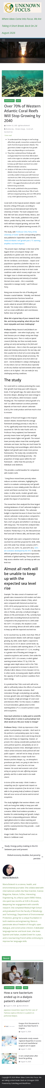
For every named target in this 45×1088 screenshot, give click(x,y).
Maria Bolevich (25, 126)
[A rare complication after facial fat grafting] (9, 1058)
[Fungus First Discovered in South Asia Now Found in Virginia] (9, 1027)
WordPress (26, 1083)
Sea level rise (8, 132)
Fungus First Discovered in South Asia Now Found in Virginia (29, 1025)
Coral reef (29, 129)
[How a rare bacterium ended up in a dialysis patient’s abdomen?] (22, 973)
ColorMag (15, 1083)
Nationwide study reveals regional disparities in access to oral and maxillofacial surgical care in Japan (30, 1042)
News (18, 100)
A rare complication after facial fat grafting (28, 1057)
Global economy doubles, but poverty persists (23, 857)
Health (18, 987)
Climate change (20, 129)
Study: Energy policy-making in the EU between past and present (21, 848)
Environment (9, 100)
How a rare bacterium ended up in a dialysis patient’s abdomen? (18, 997)
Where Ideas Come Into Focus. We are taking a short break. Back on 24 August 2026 (21, 25)
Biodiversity (10, 129)
